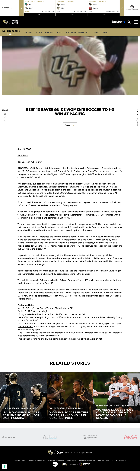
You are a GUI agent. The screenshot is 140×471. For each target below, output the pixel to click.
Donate (105, 32)
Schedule (28, 32)
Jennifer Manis (25, 326)
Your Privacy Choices (86, 460)
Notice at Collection (105, 460)
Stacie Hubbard (85, 242)
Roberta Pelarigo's (108, 317)
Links (39, 14)
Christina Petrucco (38, 189)
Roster (39, 32)
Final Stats (23, 155)
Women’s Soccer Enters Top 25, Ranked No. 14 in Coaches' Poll (69, 415)
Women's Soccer (11, 408)
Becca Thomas (95, 171)
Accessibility (121, 460)
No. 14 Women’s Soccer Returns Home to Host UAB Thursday (21, 415)
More (96, 32)
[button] (21, 8)
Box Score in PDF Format (30, 162)
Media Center (84, 32)
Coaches (49, 32)
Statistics (70, 32)
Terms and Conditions (55, 460)
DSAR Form (71, 460)
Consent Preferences (36, 460)
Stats (71, 126)
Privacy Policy (19, 460)
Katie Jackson (24, 261)
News (59, 32)
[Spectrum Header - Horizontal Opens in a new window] (118, 22)
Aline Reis (86, 168)
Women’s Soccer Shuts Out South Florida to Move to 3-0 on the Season (114, 414)
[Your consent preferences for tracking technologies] (4, 466)
